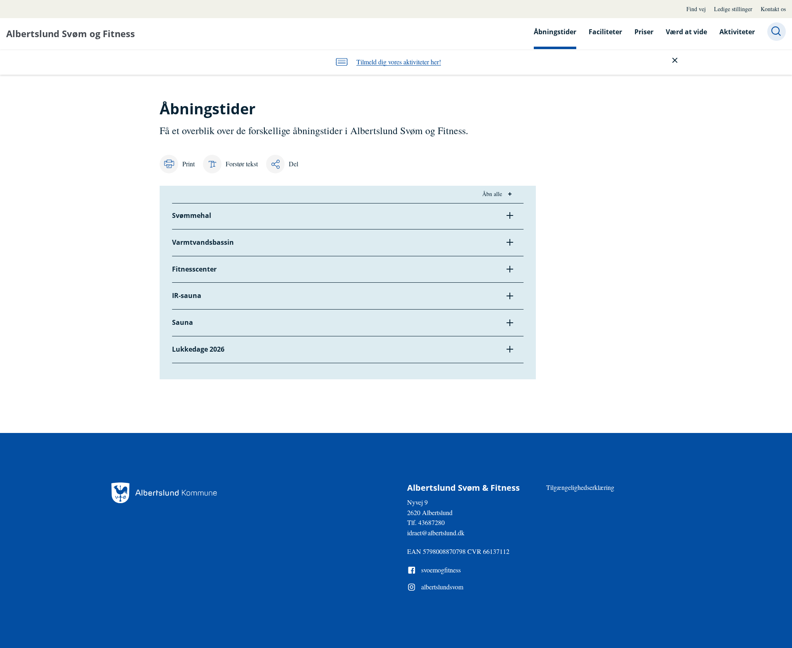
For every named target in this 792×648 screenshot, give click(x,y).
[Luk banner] (675, 60)
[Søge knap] (776, 31)
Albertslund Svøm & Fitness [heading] (463, 487)
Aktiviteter (737, 31)
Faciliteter (605, 31)
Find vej (696, 9)
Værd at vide (686, 31)
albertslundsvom (442, 586)
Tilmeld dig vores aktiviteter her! (398, 61)
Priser (643, 31)
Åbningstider (555, 31)
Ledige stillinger (733, 9)
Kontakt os (773, 9)
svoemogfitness (441, 569)
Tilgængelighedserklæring (580, 487)
